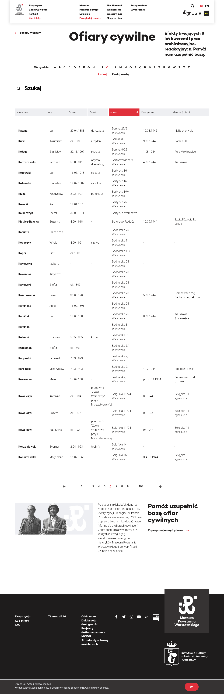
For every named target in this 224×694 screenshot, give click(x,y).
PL (202, 6)
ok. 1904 (75, 396)
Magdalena (56, 457)
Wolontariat (114, 9)
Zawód (93, 112)
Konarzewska (27, 457)
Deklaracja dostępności (89, 622)
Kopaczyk (24, 242)
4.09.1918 (76, 221)
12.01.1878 (77, 204)
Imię (50, 112)
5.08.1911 (76, 162)
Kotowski (24, 172)
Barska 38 (180, 141)
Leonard (55, 358)
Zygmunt (55, 446)
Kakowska (25, 263)
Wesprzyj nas (114, 13)
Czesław (55, 337)
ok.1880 (75, 253)
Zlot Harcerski (115, 5)
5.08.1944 (149, 295)
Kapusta (23, 232)
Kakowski (24, 274)
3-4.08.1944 (150, 457)
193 (141, 486)
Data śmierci (148, 112)
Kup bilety (35, 18)
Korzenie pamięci (89, 9)
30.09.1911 (77, 213)
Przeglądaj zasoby (90, 18)
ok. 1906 (75, 141)
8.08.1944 (149, 316)
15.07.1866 (77, 457)
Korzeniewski (27, 446)
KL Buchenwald (183, 130)
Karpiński (24, 358)
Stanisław (55, 151)
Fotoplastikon (138, 5)
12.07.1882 (77, 183)
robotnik (96, 183)
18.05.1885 (77, 316)
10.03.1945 (150, 130)
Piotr (52, 253)
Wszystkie (41, 67)
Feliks (53, 295)
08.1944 (148, 396)
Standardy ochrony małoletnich (94, 642)
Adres (113, 112)
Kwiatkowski (26, 295)
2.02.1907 (76, 193)
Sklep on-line (114, 18)
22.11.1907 (77, 151)
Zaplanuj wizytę (38, 9)
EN (207, 6)
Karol (53, 204)
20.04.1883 (77, 130)
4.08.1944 (149, 162)
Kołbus (22, 151)
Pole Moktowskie (185, 151)
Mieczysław (57, 368)
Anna (53, 305)
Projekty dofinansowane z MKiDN (93, 632)
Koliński (23, 337)
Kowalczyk (25, 396)
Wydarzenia (138, 9)
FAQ (17, 625)
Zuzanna (55, 221)
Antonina (55, 396)
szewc (95, 242)
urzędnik (96, 141)
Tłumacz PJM (57, 616)
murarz (95, 151)
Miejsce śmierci (181, 112)
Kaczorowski (27, 162)
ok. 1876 (75, 413)
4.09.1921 (76, 242)
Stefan (54, 213)
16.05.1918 (77, 172)
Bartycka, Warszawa (124, 213)
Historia (84, 5)
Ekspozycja (35, 5)
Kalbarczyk (25, 213)
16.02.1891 (77, 305)
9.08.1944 (149, 141)
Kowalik (23, 204)
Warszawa (180, 162)
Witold (53, 242)
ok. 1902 (75, 429)
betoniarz (97, 193)
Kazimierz (56, 141)
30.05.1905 (77, 295)
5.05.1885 (76, 337)
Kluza (22, 193)
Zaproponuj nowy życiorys (166, 530)
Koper (22, 253)
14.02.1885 (77, 379)
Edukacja (84, 13)
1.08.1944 (149, 151)
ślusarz (95, 172)
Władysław (56, 193)
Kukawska (25, 379)
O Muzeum (88, 616)
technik (95, 446)
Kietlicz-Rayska (28, 221)
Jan (52, 130)
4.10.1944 (149, 368)
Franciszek (56, 232)
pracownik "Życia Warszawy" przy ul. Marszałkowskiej (101, 396)
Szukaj (102, 74)
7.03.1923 (76, 358)
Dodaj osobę (120, 74)
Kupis (22, 141)
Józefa (54, 413)
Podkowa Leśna (184, 368)
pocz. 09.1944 (152, 379)
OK (191, 686)
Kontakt (33, 13)
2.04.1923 (76, 446)
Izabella (54, 263)
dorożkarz (97, 130)
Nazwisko (22, 112)
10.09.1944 (150, 221)
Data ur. (73, 112)
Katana (22, 130)
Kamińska (24, 305)
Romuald (55, 162)
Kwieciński (25, 347)
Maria (53, 379)
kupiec (95, 337)
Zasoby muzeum (30, 33)
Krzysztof (55, 274)
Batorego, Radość (123, 221)
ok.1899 (75, 284)
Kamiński (24, 316)
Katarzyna (56, 429)
